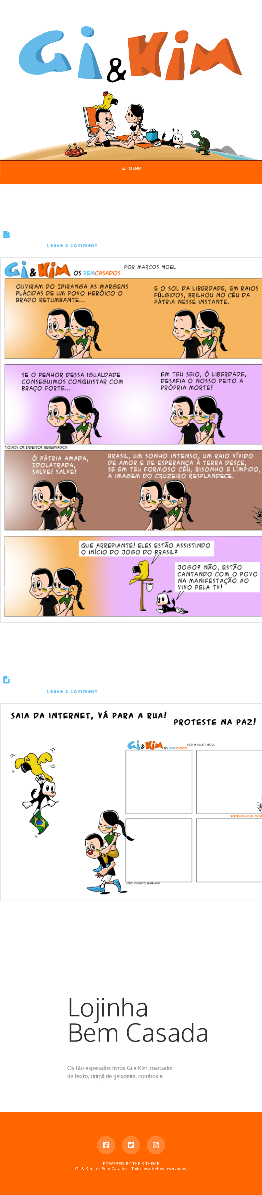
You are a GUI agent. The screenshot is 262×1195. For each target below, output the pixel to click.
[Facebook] (106, 1145)
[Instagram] (156, 1145)
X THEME (150, 1163)
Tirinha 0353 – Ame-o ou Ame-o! (77, 234)
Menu (135, 168)
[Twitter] (131, 1145)
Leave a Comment (72, 245)
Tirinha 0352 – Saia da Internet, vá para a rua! (106, 680)
